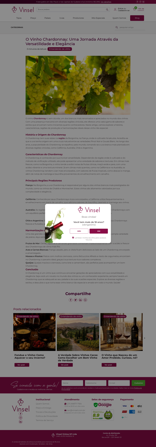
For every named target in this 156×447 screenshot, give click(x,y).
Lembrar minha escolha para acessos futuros (90, 239)
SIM (98, 231)
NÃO (79, 231)
